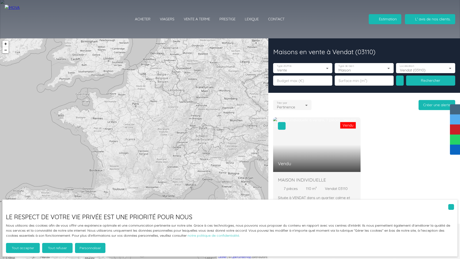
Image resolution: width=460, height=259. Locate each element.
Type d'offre (284, 66)
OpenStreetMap (241, 257)
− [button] (5, 50)
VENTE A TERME (197, 19)
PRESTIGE (227, 19)
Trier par (282, 103)
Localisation (407, 66)
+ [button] (5, 43)
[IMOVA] (32, 19)
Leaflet (222, 257)
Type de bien (346, 66)
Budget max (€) (290, 80)
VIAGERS (167, 19)
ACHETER (142, 19)
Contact (276, 19)
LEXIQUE (252, 19)
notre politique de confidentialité (213, 235)
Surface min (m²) (353, 80)
